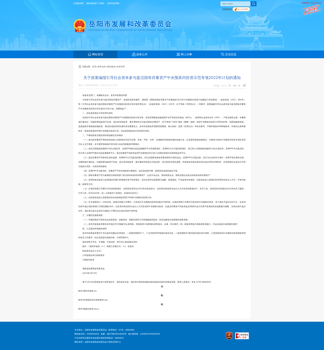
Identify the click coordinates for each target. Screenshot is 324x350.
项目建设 (111, 66)
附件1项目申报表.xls (87, 291)
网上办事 (186, 54)
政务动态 (102, 66)
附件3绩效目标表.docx (88, 309)
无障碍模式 (227, 9)
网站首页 (97, 54)
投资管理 (121, 66)
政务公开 (142, 54)
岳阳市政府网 (113, 3)
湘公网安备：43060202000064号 (144, 334)
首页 (94, 66)
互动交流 (230, 54)
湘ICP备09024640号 (116, 334)
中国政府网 (78, 3)
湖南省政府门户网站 (95, 3)
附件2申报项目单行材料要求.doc (93, 300)
